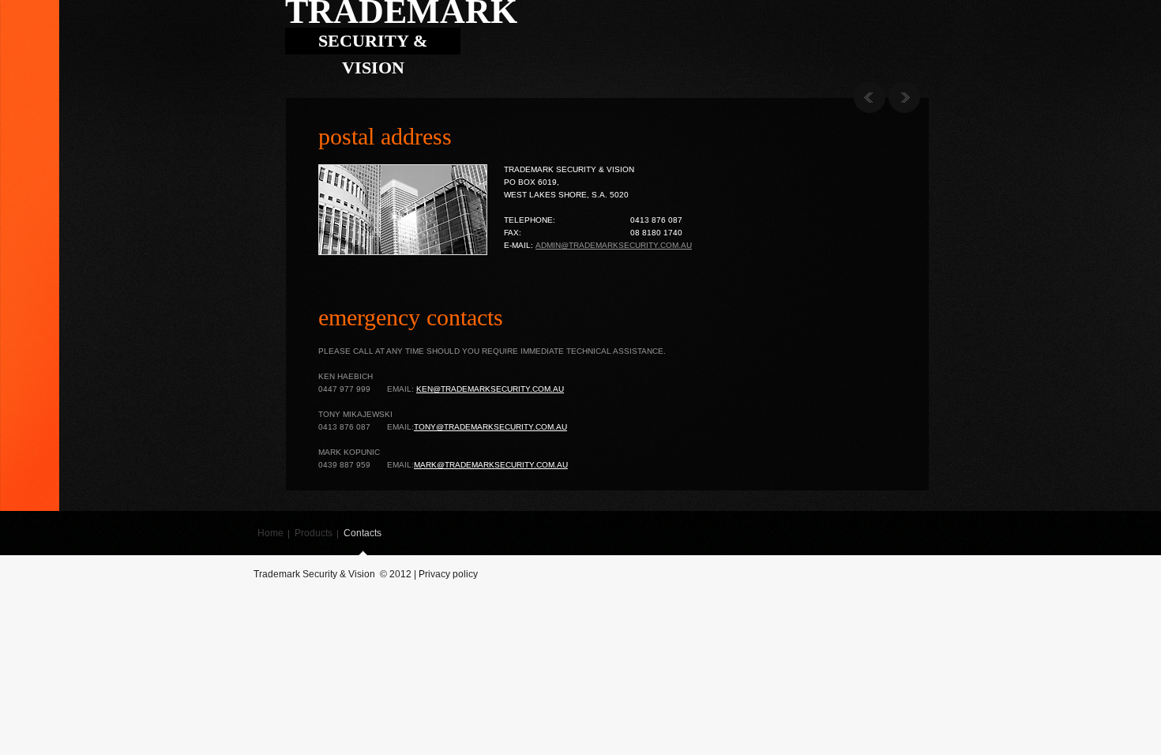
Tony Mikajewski (355, 414)
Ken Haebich (345, 376)
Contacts (362, 533)
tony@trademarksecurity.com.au (490, 427)
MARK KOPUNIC (349, 452)
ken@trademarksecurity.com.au (490, 389)
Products (314, 533)
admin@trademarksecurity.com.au (613, 245)
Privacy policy (448, 574)
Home (270, 533)
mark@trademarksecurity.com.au (491, 464)
